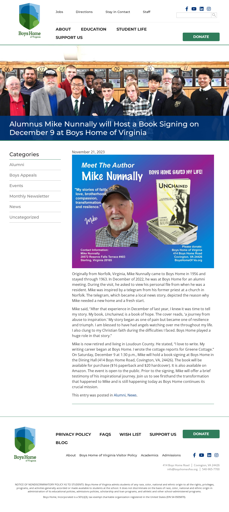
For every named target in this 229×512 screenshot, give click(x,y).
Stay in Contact (118, 12)
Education (93, 29)
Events (16, 185)
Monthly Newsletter (29, 196)
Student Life (132, 29)
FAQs (105, 434)
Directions (84, 12)
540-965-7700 (211, 469)
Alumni (16, 164)
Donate (201, 37)
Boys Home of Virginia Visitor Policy (108, 455)
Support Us (69, 37)
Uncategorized (24, 217)
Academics (150, 455)
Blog (62, 442)
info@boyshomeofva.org (182, 469)
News (15, 206)
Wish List (130, 434)
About (63, 29)
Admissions (171, 455)
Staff (146, 12)
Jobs (59, 12)
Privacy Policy (73, 434)
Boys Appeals (23, 175)
